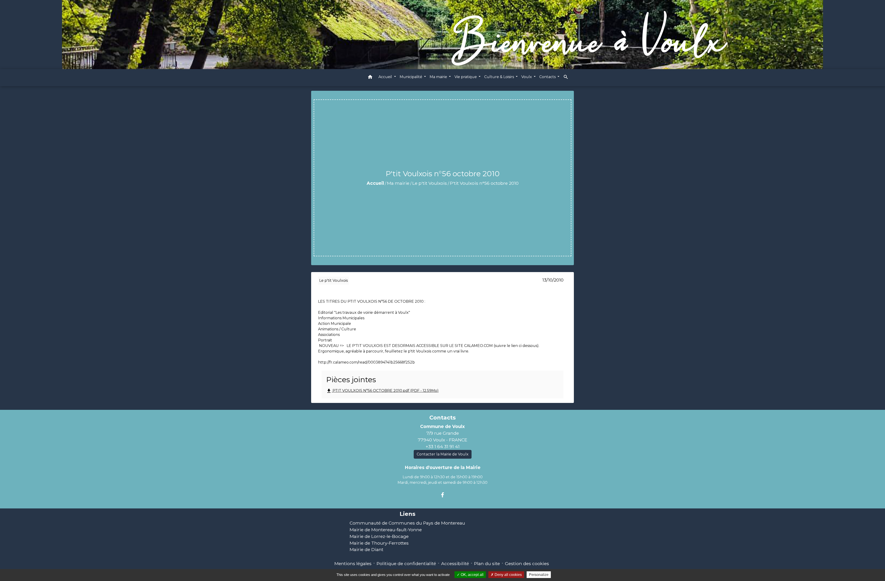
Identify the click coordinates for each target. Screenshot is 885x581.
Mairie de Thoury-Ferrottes (379, 543)
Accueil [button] (385, 77)
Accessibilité (455, 563)
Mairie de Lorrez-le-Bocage (379, 536)
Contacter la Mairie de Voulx (443, 454)
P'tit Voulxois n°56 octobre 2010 (484, 183)
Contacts (442, 417)
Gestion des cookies (527, 563)
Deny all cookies (508, 575)
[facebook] (442, 495)
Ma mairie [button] (439, 77)
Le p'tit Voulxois (429, 183)
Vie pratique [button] (466, 77)
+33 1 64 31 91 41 (443, 446)
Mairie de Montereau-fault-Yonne (386, 529)
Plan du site (487, 563)
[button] (370, 77)
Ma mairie (398, 183)
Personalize (539, 575)
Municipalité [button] (411, 77)
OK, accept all (472, 575)
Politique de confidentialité (406, 563)
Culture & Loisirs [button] (499, 77)
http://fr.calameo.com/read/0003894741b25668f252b (366, 362)
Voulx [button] (527, 77)
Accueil (375, 183)
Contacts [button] (548, 77)
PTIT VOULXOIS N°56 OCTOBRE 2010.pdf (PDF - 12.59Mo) (382, 391)
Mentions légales (353, 563)
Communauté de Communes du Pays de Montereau (407, 523)
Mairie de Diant (366, 549)
